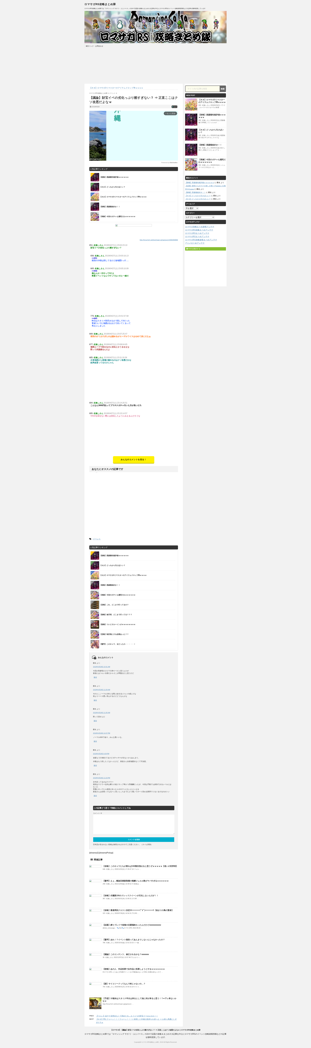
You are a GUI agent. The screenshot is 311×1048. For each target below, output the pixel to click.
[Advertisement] (133, 439)
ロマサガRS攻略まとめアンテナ (199, 230)
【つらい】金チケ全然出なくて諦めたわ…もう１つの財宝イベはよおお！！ (127, 1016)
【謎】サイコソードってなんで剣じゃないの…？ (124, 984)
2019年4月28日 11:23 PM (101, 778)
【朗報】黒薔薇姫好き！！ (210, 145)
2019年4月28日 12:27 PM (101, 733)
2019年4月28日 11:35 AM (101, 713)
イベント (97, 539)
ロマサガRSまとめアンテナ (197, 233)
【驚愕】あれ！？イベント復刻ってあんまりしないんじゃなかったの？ (134, 940)
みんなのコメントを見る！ (133, 459)
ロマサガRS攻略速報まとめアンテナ (201, 240)
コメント (97, 813)
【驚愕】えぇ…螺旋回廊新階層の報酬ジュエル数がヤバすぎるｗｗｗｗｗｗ (136, 881)
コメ (174, 107)
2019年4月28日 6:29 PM (101, 754)
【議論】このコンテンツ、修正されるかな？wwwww (126, 954)
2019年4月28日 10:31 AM (101, 667)
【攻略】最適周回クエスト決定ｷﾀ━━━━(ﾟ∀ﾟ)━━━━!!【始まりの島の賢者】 (138, 910)
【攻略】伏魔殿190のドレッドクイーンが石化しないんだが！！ (130, 895)
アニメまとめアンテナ (195, 243)
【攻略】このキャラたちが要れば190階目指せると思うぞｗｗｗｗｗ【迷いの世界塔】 (140, 866)
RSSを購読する (194, 249)
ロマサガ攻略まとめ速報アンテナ (199, 227)
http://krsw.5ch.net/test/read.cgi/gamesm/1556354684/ (159, 240)
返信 (95, 677)
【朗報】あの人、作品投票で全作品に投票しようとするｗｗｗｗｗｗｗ (134, 969)
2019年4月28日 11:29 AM (101, 690)
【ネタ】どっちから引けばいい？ (198, 196)
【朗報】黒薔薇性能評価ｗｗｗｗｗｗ (199, 183)
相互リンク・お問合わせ (94, 46)
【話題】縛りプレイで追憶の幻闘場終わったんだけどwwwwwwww (132, 925)
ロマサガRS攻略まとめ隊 (100, 4)
